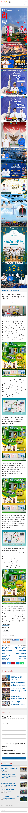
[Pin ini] (13, 663)
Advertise (19, 804)
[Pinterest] (21, 639)
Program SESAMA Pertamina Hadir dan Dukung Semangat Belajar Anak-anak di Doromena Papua (18, 704)
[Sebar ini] (4, 663)
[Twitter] (17, 639)
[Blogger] (4, 642)
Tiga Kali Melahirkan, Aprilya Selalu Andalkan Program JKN (17, 677)
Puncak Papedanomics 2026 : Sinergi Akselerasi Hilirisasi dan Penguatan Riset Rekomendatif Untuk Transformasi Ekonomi (18, 692)
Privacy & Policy (4, 805)
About (14, 804)
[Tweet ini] (9, 663)
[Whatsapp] (22, 663)
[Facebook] (14, 639)
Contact (11, 805)
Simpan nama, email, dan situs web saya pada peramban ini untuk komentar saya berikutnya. (13, 745)
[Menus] (26, 1)
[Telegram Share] (17, 663)
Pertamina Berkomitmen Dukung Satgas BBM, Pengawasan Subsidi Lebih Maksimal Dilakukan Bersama (18, 698)
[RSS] (8, 642)
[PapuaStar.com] (6, 2)
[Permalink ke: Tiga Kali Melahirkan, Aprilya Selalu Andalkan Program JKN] (6, 678)
